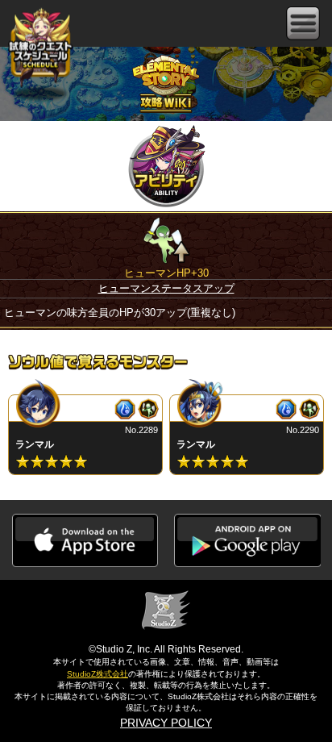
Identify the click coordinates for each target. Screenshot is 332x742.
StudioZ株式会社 (97, 673)
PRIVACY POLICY (166, 722)
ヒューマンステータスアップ (166, 288)
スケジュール (40, 49)
